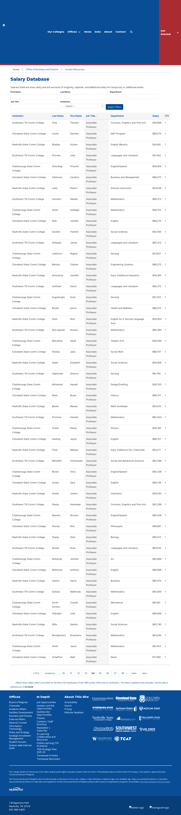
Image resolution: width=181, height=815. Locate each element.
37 (115, 673)
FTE (167, 115)
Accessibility (70, 702)
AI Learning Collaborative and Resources (46, 736)
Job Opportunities (46, 702)
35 (100, 673)
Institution (65, 101)
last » (145, 673)
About (108, 31)
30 (63, 673)
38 (122, 673)
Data (98, 31)
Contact (121, 31)
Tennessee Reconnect (48, 758)
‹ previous (49, 673)
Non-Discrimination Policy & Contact (155, 781)
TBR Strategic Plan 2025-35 (47, 751)
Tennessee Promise (47, 755)
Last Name (65, 92)
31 (71, 673)
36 (107, 673)
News (87, 31)
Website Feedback (74, 712)
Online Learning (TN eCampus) (48, 744)
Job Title (14, 101)
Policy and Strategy (19, 732)
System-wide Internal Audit (20, 747)
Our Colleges (56, 31)
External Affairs (17, 719)
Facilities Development (21, 712)
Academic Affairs (17, 709)
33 (86, 673)
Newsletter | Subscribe (43, 729)
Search (68, 705)
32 (78, 673)
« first (36, 673)
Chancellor (14, 705)
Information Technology (15, 727)
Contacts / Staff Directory (45, 723)
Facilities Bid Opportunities (44, 713)
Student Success (17, 741)
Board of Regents (18, 702)
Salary (155, 115)
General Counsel (18, 722)
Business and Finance (20, 715)
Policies (41, 718)
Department (115, 92)
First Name (15, 92)
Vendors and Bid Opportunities (45, 707)
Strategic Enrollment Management (20, 737)
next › (134, 673)
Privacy (68, 709)
